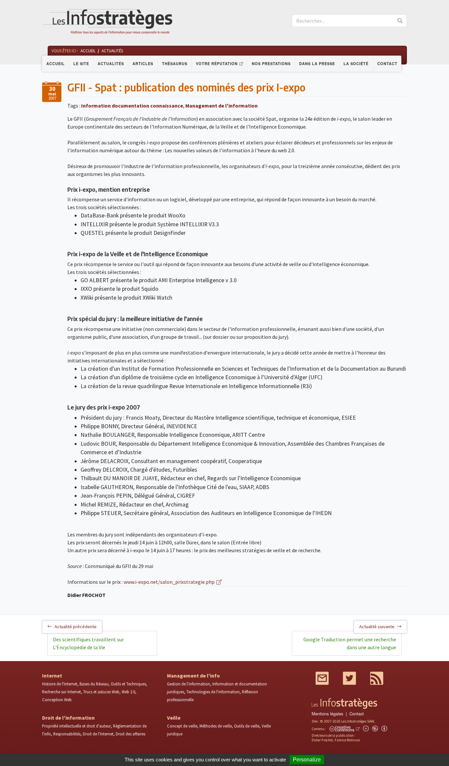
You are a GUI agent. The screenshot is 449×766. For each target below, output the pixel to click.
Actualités (111, 63)
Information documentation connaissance (132, 105)
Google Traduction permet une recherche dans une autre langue (349, 643)
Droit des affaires (130, 733)
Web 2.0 (128, 691)
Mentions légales (327, 713)
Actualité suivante (376, 627)
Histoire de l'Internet (59, 683)
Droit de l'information (68, 717)
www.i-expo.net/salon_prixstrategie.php (169, 582)
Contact (387, 63)
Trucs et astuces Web (101, 691)
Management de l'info (193, 675)
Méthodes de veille (216, 726)
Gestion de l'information (188, 683)
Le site (81, 63)
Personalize (307, 759)
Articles (142, 63)
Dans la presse (317, 63)
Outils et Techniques (128, 683)
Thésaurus (174, 63)
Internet (52, 675)
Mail (322, 678)
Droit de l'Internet (98, 733)
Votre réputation (217, 63)
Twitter (349, 678)
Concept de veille (182, 726)
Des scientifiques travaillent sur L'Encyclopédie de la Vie (88, 643)
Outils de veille (246, 726)
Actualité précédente (76, 627)
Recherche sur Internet (61, 691)
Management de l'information (221, 105)
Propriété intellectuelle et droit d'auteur (76, 726)
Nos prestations (271, 63)
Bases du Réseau (94, 683)
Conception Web (57, 699)
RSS (376, 678)
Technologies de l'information (213, 691)
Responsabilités (67, 733)
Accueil (55, 63)
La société (355, 63)
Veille (173, 717)
